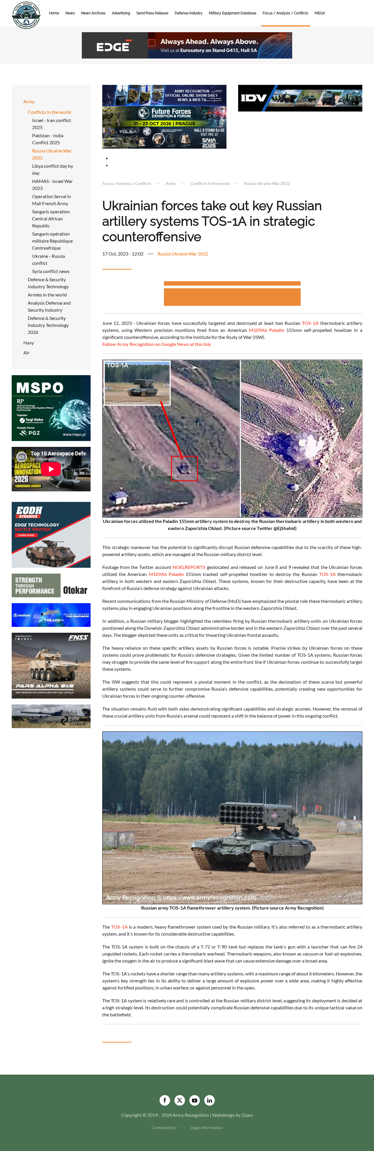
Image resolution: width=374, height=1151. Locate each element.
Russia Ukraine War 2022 (52, 154)
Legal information (207, 1127)
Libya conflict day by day (52, 169)
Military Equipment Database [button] (232, 13)
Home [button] (54, 13)
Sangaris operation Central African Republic (51, 218)
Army (28, 101)
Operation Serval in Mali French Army (51, 199)
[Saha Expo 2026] (164, 94)
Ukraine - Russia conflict (48, 259)
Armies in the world (47, 294)
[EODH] (51, 534)
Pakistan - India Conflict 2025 (47, 139)
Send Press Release (152, 13)
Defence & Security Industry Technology (48, 283)
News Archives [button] (93, 13)
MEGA (320, 13)
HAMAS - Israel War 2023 (52, 184)
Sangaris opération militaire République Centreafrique (52, 241)
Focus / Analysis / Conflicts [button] (285, 13)
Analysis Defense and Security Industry (49, 306)
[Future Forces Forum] (164, 116)
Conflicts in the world (49, 112)
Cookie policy (164, 1127)
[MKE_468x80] (164, 137)
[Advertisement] (232, 284)
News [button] (70, 13)
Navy (28, 342)
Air (26, 352)
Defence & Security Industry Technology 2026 (48, 325)
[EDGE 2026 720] (187, 44)
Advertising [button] (121, 13)
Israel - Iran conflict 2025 (51, 123)
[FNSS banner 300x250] (51, 665)
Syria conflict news (51, 271)
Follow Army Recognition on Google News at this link (156, 344)
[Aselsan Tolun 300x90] (51, 614)
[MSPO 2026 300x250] (51, 407)
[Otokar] (51, 585)
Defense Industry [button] (188, 13)
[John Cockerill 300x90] (51, 715)
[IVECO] (300, 97)
